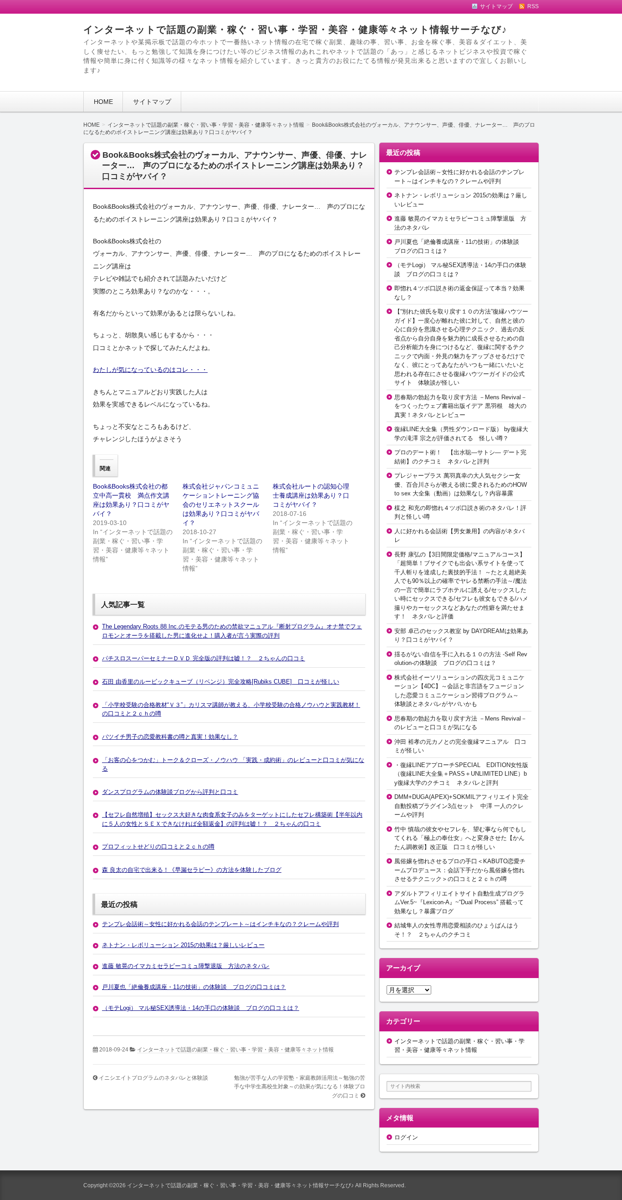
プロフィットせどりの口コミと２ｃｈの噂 (158, 846)
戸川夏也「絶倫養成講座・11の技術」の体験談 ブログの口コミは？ (194, 987)
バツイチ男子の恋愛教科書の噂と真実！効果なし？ (170, 736)
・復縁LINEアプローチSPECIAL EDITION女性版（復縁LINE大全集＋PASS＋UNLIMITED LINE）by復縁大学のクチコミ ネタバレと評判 (461, 774)
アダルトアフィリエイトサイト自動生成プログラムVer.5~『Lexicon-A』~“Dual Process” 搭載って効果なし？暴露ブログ (459, 902)
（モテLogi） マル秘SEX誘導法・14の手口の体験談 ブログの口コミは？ (200, 1007)
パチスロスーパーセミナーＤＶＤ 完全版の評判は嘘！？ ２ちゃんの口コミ (203, 658)
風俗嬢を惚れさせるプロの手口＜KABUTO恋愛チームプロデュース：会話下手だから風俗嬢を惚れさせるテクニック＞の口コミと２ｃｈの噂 (459, 870)
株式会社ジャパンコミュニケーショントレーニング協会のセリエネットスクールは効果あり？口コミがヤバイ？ (221, 504)
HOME (103, 101)
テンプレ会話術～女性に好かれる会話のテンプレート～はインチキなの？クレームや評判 (220, 924)
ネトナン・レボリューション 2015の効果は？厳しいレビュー (183, 945)
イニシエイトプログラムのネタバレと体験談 (153, 1078)
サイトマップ (152, 101)
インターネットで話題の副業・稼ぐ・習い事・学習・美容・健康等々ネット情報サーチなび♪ (295, 29)
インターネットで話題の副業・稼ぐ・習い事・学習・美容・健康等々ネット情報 (235, 1049)
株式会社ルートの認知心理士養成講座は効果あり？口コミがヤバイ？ (311, 495)
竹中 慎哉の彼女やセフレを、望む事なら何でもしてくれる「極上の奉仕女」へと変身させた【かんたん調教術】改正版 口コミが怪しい (460, 838)
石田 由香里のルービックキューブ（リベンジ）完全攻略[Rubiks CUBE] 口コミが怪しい (220, 681)
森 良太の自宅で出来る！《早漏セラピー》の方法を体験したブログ (191, 869)
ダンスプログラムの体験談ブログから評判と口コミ (170, 791)
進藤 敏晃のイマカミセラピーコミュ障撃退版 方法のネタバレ (186, 966)
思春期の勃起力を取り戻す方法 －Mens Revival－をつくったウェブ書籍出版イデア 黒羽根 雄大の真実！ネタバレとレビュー (460, 406)
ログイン (406, 1137)
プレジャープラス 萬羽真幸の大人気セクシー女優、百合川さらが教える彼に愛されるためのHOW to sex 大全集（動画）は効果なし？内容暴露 (460, 484)
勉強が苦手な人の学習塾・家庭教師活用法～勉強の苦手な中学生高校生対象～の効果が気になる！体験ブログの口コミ (299, 1087)
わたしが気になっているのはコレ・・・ (150, 369)
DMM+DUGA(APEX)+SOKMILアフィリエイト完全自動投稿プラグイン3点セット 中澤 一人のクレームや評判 (461, 805)
